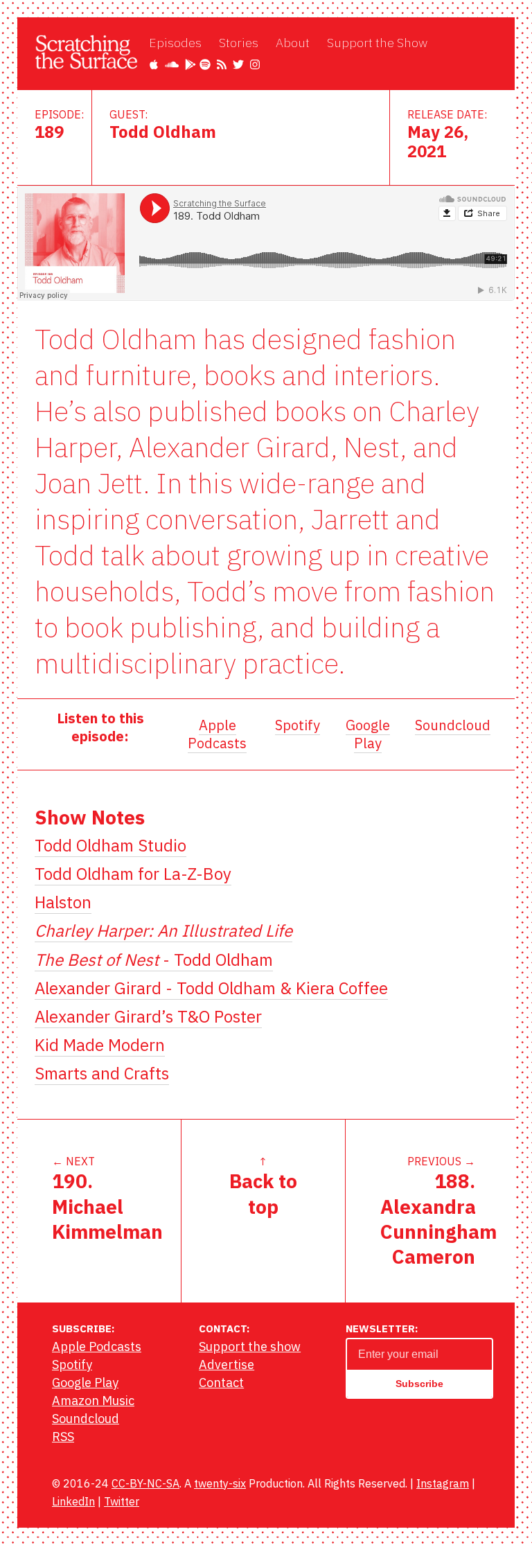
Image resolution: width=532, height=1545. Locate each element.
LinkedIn (73, 1501)
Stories (238, 43)
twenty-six (220, 1483)
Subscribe (419, 1383)
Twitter (121, 1501)
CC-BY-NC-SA (145, 1483)
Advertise (226, 1364)
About (293, 43)
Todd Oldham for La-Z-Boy (133, 874)
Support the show (250, 1346)
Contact (221, 1382)
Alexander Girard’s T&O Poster (148, 1016)
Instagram (442, 1483)
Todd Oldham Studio (110, 845)
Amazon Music (93, 1401)
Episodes (175, 43)
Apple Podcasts (217, 734)
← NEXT (107, 1199)
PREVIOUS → (438, 1211)
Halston (63, 902)
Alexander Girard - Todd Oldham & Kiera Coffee (211, 988)
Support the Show (377, 43)
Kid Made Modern (100, 1045)
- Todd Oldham (154, 959)
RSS (63, 1437)
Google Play (368, 734)
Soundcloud (452, 725)
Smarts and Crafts (102, 1073)
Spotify (297, 725)
